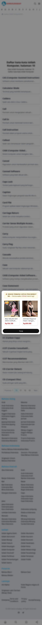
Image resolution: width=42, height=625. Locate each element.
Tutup (21, 331)
